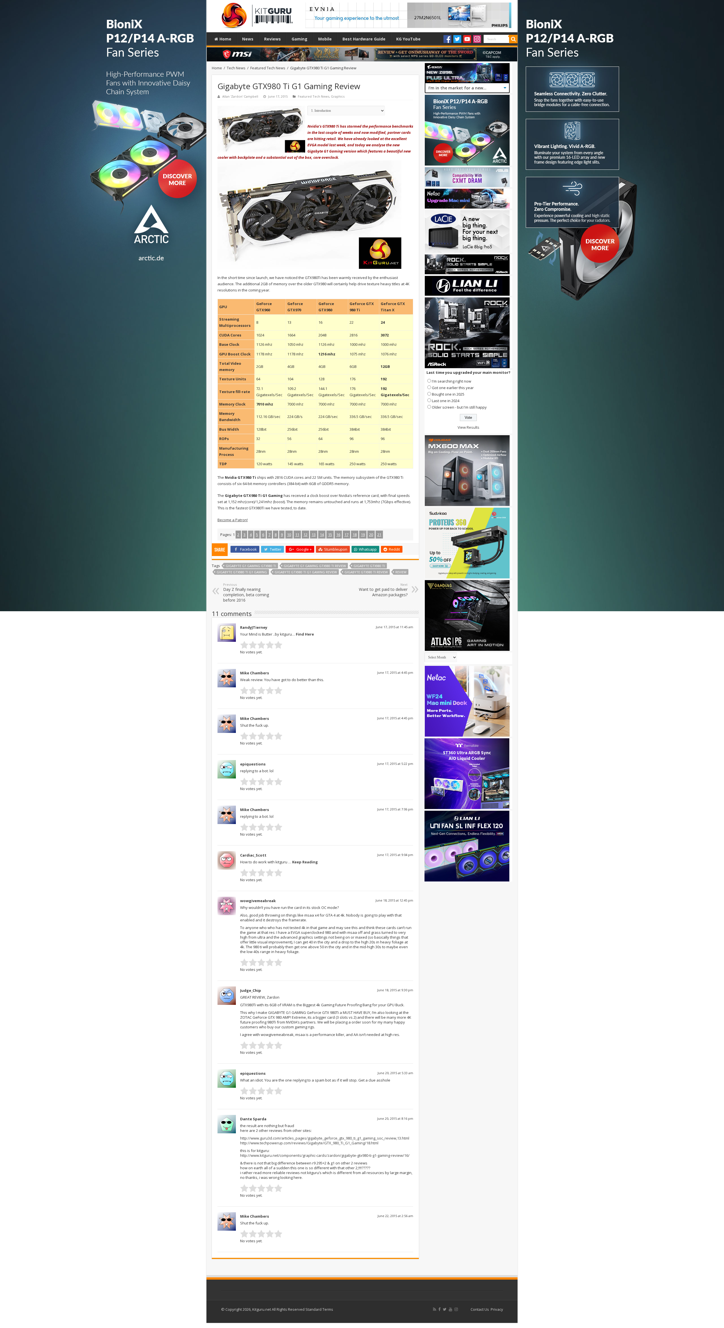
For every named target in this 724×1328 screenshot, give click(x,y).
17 (346, 534)
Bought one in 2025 (448, 394)
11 (297, 534)
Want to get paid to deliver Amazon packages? (383, 589)
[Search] (513, 39)
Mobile (325, 39)
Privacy (497, 1309)
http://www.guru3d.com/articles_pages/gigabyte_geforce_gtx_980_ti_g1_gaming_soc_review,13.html (324, 1138)
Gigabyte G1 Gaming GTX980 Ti (251, 566)
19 (363, 534)
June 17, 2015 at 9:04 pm (395, 855)
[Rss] (434, 1309)
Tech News (236, 67)
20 (371, 534)
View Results (468, 427)
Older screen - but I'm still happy (459, 407)
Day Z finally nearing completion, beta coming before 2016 (246, 592)
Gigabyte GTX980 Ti (369, 566)
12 (305, 534)
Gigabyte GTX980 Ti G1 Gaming (242, 572)
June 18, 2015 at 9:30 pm (395, 990)
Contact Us (480, 1309)
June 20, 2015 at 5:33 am (395, 1073)
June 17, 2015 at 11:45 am (394, 627)
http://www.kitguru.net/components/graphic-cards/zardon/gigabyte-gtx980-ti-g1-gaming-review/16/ (325, 1155)
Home (225, 39)
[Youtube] (467, 39)
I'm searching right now (451, 381)
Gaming (299, 39)
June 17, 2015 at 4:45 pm (395, 672)
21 (379, 534)
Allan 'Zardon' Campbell (240, 96)
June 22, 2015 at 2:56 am (395, 1216)
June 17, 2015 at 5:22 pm (395, 763)
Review (400, 572)
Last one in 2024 (445, 400)
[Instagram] (477, 39)
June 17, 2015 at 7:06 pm (395, 809)
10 (289, 534)
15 (330, 534)
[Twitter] (457, 39)
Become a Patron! (232, 519)
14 (322, 534)
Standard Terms (319, 1309)
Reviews (272, 39)
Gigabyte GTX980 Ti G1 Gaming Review (306, 572)
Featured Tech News (267, 67)
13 (314, 534)
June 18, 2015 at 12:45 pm (394, 900)
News (247, 39)
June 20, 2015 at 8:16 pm (395, 1118)
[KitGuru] (255, 13)
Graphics (337, 96)
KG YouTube (408, 39)
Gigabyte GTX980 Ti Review (366, 572)
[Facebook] (447, 39)
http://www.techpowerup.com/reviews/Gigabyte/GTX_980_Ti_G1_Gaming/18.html (309, 1142)
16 (338, 534)
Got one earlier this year (453, 387)
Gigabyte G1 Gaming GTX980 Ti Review (315, 566)
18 (355, 534)
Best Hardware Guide (363, 39)
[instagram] (456, 1309)
